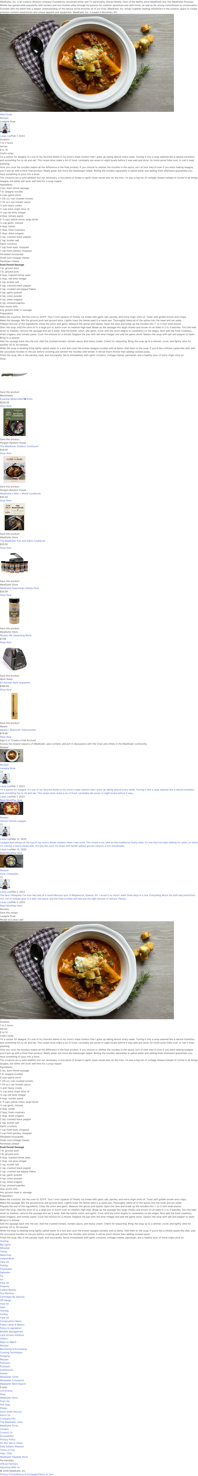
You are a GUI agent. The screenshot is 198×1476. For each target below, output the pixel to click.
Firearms (4, 1286)
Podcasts (5, 1362)
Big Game (5, 1244)
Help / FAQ (6, 1453)
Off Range (5, 1300)
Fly (1, 1275)
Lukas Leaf (6, 135)
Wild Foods (6, 114)
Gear (2, 1307)
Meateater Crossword (12, 1380)
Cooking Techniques (11, 1352)
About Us (5, 1415)
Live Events (6, 1390)
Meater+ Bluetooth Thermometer (18, 729)
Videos (4, 1338)
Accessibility (7, 1436)
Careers (4, 1429)
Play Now (17, 800)
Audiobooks (6, 1369)
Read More (6, 800)
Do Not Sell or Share (11, 1442)
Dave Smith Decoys (11, 1411)
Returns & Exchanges (27, 1474)
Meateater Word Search (13, 1383)
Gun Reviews (7, 1293)
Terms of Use (7, 1449)
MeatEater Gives (9, 1425)
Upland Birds (7, 1258)
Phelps (3, 1408)
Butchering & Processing (13, 1349)
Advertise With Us (10, 1467)
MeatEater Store (9, 1397)
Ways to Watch (8, 1342)
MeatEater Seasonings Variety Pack (19, 588)
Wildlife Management (11, 1331)
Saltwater (5, 1272)
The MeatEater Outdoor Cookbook (19, 446)
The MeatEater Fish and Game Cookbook (22, 540)
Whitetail (5, 1248)
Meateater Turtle (9, 1376)
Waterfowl (5, 1255)
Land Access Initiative (12, 1335)
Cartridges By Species (12, 1296)
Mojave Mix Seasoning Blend (15, 635)
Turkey (3, 1251)
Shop (3, 1394)
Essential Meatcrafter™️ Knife (16, 398)
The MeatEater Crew (11, 1422)
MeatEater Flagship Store (14, 1456)
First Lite (5, 1401)
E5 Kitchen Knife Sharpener (15, 682)
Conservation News (10, 1321)
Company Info (8, 1418)
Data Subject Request (12, 1446)
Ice (1, 1279)
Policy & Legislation (10, 1328)
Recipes (4, 117)
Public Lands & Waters (12, 1324)
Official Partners (9, 1463)
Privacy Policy (8, 1439)
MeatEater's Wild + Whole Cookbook (20, 493)
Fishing (4, 1265)
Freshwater (6, 1268)
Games (4, 1373)
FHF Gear (5, 1404)
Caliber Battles (8, 1289)
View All (4, 1262)
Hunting (4, 1241)
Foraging (5, 1355)
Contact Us (6, 1432)
